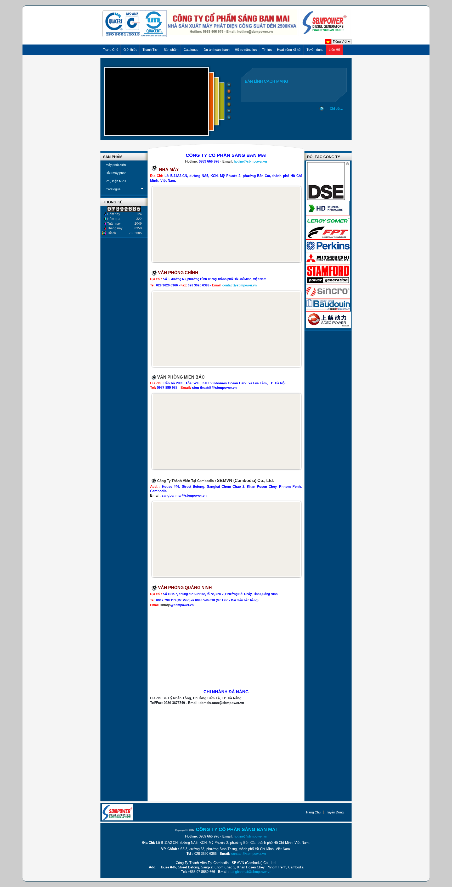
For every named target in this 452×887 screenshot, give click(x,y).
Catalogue (113, 189)
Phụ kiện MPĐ (116, 181)
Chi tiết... (336, 108)
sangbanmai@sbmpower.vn (250, 872)
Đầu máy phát (116, 173)
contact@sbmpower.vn (239, 285)
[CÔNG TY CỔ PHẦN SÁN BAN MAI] (117, 812)
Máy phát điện (116, 165)
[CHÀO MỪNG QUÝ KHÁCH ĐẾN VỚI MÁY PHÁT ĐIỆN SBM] (226, 36)
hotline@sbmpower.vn (250, 161)
